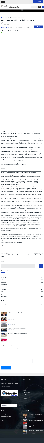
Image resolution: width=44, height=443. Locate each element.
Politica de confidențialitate (6, 416)
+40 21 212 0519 (7, 240)
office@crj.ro (18, 240)
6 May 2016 (12, 319)
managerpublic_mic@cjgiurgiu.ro (23, 236)
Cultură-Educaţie (5, 277)
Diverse (3, 279)
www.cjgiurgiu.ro (34, 236)
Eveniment (4, 284)
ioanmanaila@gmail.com (5, 386)
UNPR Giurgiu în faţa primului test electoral (15, 317)
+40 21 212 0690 (32, 238)
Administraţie (7, 17)
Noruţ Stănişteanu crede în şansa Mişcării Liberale (16, 312)
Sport (3, 294)
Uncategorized (5, 296)
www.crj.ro (23, 240)
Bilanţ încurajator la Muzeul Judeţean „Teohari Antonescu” (10, 255)
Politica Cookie (3, 414)
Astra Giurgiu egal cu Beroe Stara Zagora (34, 254)
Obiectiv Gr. (6, 22)
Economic (4, 282)
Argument (9, 338)
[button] (22, 11)
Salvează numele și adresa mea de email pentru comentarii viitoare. (15, 364)
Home (3, 17)
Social (3, 291)
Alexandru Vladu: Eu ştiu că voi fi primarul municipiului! (17, 328)
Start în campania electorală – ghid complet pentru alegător (17, 333)
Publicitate (4, 289)
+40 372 (26, 234)
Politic (3, 287)
